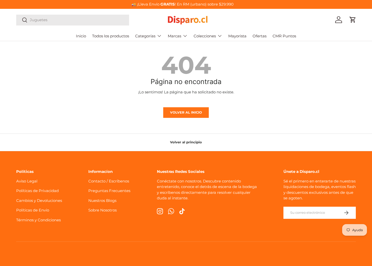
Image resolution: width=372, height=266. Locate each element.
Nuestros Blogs (102, 200)
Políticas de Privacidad (37, 190)
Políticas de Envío (32, 210)
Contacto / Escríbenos (108, 181)
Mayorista (237, 36)
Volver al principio (186, 142)
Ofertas (259, 36)
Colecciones (205, 36)
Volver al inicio (186, 112)
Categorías (145, 36)
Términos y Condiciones (38, 220)
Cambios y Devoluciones (39, 200)
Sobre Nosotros (102, 210)
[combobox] (72, 19)
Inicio (81, 36)
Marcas (174, 36)
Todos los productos (110, 36)
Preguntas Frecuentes (109, 190)
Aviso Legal (26, 181)
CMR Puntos (284, 36)
